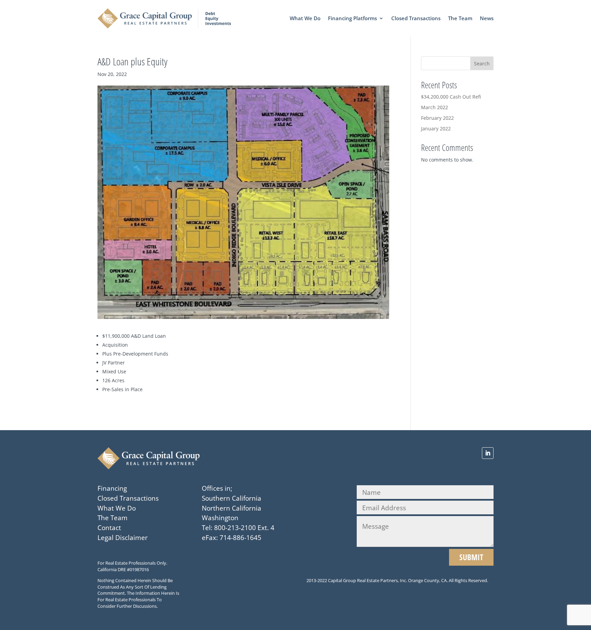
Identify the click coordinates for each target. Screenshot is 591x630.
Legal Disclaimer (122, 537)
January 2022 (436, 128)
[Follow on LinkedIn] (488, 453)
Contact (109, 527)
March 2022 (434, 107)
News (487, 18)
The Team (460, 18)
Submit (471, 557)
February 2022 (437, 118)
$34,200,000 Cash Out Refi (451, 96)
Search (482, 63)
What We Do (305, 18)
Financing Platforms (352, 18)
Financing (112, 488)
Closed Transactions (416, 18)
